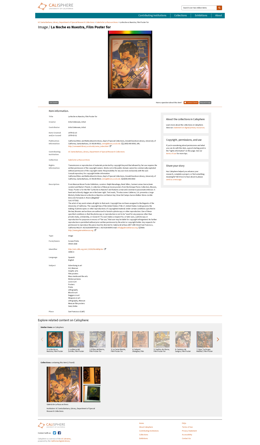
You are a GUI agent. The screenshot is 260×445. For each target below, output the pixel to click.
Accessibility (187, 435)
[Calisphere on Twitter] (54, 433)
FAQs (184, 423)
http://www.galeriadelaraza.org (80, 230)
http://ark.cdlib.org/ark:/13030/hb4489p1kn (85, 249)
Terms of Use (187, 427)
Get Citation (54, 102)
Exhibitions (201, 15)
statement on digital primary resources (189, 127)
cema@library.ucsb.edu (111, 143)
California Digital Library (60, 441)
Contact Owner (192, 102)
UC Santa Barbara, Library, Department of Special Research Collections (66, 22)
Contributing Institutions (152, 15)
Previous (42, 339)
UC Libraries (66, 438)
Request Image (205, 102)
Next (218, 339)
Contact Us (186, 438)
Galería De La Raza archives (107, 22)
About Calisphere (146, 427)
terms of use (171, 153)
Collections (180, 15)
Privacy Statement (189, 431)
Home (141, 423)
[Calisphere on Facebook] (59, 433)
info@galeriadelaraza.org (127, 227)
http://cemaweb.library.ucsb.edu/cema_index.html (88, 146)
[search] (219, 8)
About (218, 15)
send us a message (173, 179)
